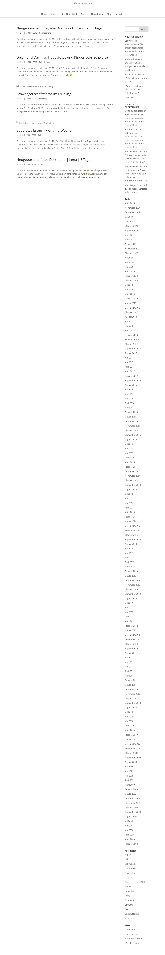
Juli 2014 (129, 494)
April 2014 (129, 507)
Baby (41, 62)
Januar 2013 (130, 575)
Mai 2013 (129, 557)
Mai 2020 (129, 266)
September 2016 (133, 380)
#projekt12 (130, 97)
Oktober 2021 (131, 226)
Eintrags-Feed (131, 934)
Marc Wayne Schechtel (136, 166)
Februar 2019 (131, 298)
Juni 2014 (129, 498)
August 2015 (131, 439)
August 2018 (131, 316)
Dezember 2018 (132, 307)
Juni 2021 (129, 235)
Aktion (128, 854)
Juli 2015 (129, 444)
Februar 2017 (131, 376)
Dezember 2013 (132, 525)
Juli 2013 (129, 548)
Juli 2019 (129, 285)
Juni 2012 (129, 607)
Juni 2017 (129, 357)
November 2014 (132, 475)
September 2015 (133, 434)
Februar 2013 (131, 571)
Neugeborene (45, 33)
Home (44, 14)
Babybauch (130, 863)
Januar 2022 (130, 221)
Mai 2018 (129, 325)
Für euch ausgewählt (135, 882)
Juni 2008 (129, 825)
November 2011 (132, 639)
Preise (84, 14)
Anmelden (130, 929)
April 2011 (129, 671)
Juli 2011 (129, 657)
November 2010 (132, 694)
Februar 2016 (131, 412)
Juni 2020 (129, 262)
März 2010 (130, 730)
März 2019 (130, 294)
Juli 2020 (129, 257)
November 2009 (132, 748)
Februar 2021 (131, 244)
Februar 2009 (131, 789)
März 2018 (130, 330)
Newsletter (97, 14)
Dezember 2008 (132, 798)
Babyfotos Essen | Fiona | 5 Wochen (44, 130)
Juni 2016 (129, 394)
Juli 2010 (129, 712)
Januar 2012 (130, 630)
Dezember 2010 (132, 689)
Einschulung (131, 873)
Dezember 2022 (132, 212)
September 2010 (133, 703)
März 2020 (130, 271)
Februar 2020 (131, 275)
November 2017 (132, 339)
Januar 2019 (130, 303)
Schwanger (44, 98)
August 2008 (131, 816)
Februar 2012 (131, 625)
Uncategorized (132, 913)
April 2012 (129, 616)
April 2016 (129, 403)
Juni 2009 (129, 771)
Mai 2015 (129, 453)
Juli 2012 (129, 603)
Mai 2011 (129, 666)
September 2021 (133, 230)
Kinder (47, 62)
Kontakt (119, 14)
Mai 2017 (129, 362)
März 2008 (130, 839)
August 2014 (131, 489)
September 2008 (133, 812)
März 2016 (130, 407)
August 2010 (131, 707)
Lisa (21, 33)
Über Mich (72, 14)
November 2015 (132, 425)
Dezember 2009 (132, 743)
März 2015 (130, 462)
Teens (127, 909)
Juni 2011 (129, 662)
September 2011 (133, 648)
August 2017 (131, 353)
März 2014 (130, 512)
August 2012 (131, 598)
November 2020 (132, 248)
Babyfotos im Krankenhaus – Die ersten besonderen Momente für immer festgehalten (135, 47)
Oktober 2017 (131, 344)
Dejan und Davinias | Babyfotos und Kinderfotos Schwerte (62, 57)
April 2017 (129, 366)
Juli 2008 (129, 821)
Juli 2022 (129, 217)
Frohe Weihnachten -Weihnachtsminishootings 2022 (136, 78)
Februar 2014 (131, 516)
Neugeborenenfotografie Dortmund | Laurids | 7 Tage (59, 28)
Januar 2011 (130, 684)
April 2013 (129, 562)
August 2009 (131, 762)
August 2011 (131, 653)
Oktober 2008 (131, 807)
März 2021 (130, 239)
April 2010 (129, 725)
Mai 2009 (129, 775)
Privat (127, 895)
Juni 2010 (129, 716)
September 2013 (133, 539)
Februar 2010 (131, 734)
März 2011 (130, 675)
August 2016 (131, 385)
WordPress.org (132, 943)
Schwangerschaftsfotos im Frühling (43, 93)
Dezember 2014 (132, 471)
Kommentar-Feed (133, 938)
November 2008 (132, 803)
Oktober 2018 (131, 312)
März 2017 (130, 371)
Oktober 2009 (131, 753)
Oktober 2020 (131, 253)
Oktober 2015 (131, 430)
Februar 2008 (131, 843)
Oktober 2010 (131, 698)
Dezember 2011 (132, 634)
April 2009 (129, 780)
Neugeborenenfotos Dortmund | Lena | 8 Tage (53, 159)
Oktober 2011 (131, 644)
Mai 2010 (129, 721)
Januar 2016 (130, 416)
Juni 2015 (129, 448)
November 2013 (132, 530)
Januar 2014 (130, 521)
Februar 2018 (131, 335)
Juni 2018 (129, 321)
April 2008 (129, 834)
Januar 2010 (130, 739)
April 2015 (129, 457)
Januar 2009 (130, 793)
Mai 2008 (129, 830)
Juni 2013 (129, 553)
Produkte (129, 900)
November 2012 (132, 584)
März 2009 (130, 784)
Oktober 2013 (131, 535)
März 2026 (130, 203)
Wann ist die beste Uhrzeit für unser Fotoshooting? (134, 89)
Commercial (131, 868)
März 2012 (130, 621)
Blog (109, 14)
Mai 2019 (129, 289)
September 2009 (133, 757)
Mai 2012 (129, 612)
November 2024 (132, 207)
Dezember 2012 (132, 580)
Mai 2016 (129, 398)
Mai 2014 (129, 503)
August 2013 (131, 544)
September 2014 (133, 485)
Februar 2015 (131, 466)
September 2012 (133, 593)
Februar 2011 (131, 680)
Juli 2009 (129, 766)
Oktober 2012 (131, 589)
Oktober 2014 (131, 480)
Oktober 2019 (131, 280)
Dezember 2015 (132, 421)
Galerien (55, 14)
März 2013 (130, 566)
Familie (128, 877)
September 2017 (133, 348)
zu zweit (128, 918)
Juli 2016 (129, 389)
